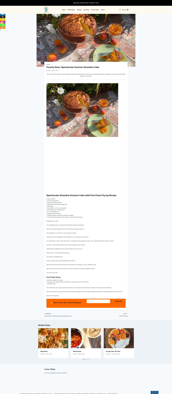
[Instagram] (2, 22)
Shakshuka (44, 351)
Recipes (48, 64)
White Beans (77, 351)
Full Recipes (71, 9)
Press (103, 9)
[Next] (131, 343)
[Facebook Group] (123, 9)
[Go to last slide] (40, 343)
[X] (2, 16)
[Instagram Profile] (125, 9)
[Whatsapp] (2, 25)
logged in (53, 373)
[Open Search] (120, 10)
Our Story (86, 9)
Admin (49, 70)
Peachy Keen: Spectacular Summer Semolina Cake (58, 315)
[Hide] (0, 30)
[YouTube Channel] (127, 9)
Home (63, 9)
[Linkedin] (2, 14)
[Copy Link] (2, 19)
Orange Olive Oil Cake (113, 351)
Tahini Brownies (123, 315)
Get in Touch (95, 9)
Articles (79, 9)
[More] (2, 27)
